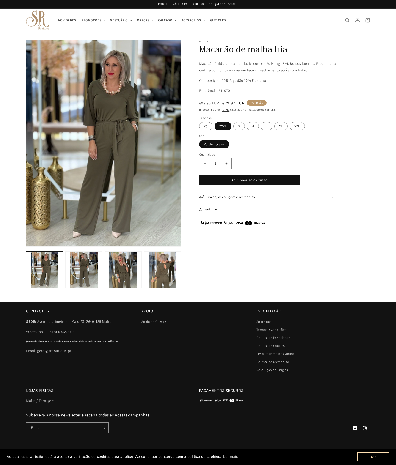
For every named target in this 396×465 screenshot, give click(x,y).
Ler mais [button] (230, 457)
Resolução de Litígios (272, 370)
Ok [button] (373, 457)
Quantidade (207, 154)
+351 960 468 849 (60, 331)
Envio (226, 109)
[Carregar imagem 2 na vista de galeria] (83, 269)
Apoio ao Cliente (153, 322)
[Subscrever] (103, 427)
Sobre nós (263, 322)
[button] (93, 20)
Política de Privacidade (273, 338)
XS (206, 126)
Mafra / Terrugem (40, 400)
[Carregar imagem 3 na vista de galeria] (123, 269)
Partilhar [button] (210, 209)
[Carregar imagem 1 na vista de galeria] (44, 269)
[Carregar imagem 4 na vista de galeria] (162, 269)
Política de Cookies (270, 346)
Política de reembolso (272, 362)
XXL (297, 126)
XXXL (223, 126)
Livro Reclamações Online (275, 354)
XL (281, 126)
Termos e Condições (271, 330)
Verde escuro (214, 144)
